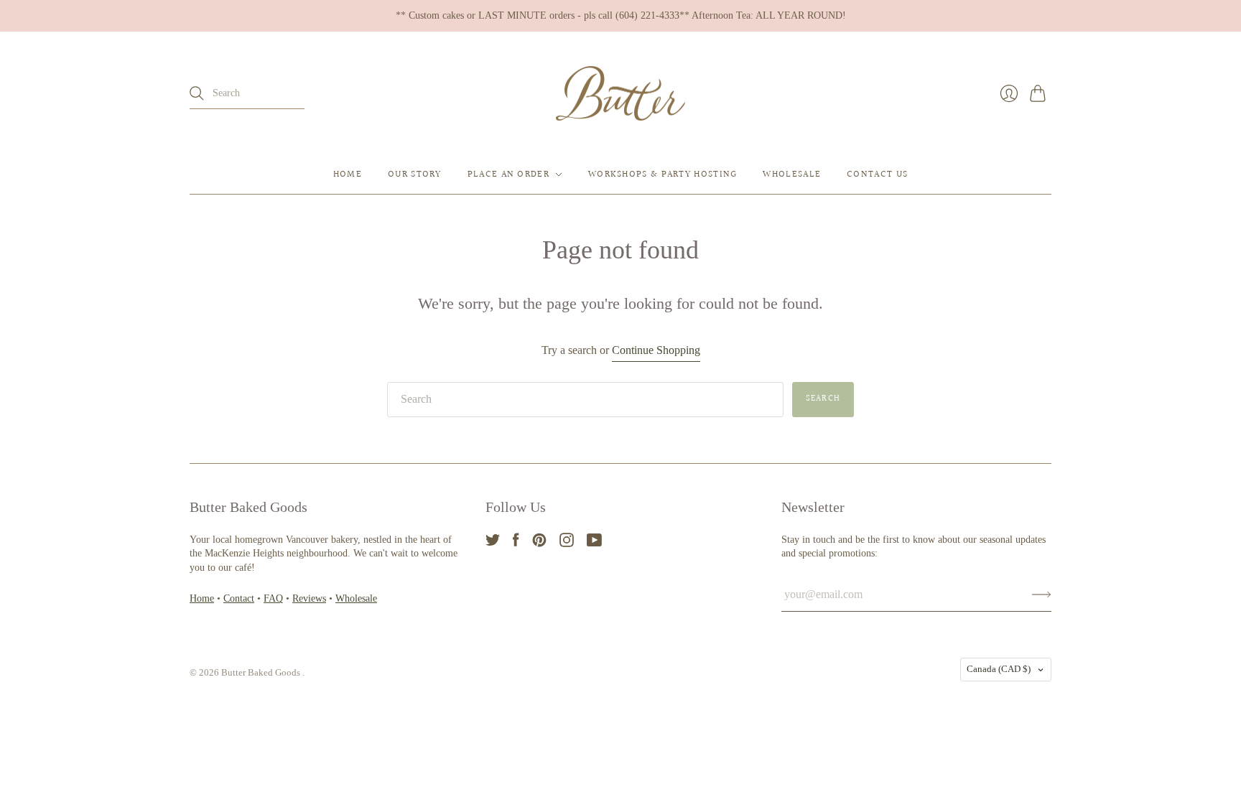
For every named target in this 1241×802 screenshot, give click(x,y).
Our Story (415, 174)
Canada (999, 668)
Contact (238, 598)
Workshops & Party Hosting (663, 174)
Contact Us (877, 174)
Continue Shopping (656, 350)
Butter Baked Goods (261, 672)
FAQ (273, 598)
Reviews (309, 598)
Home (347, 174)
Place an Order (508, 174)
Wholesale (792, 174)
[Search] (197, 93)
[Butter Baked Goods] (620, 93)
